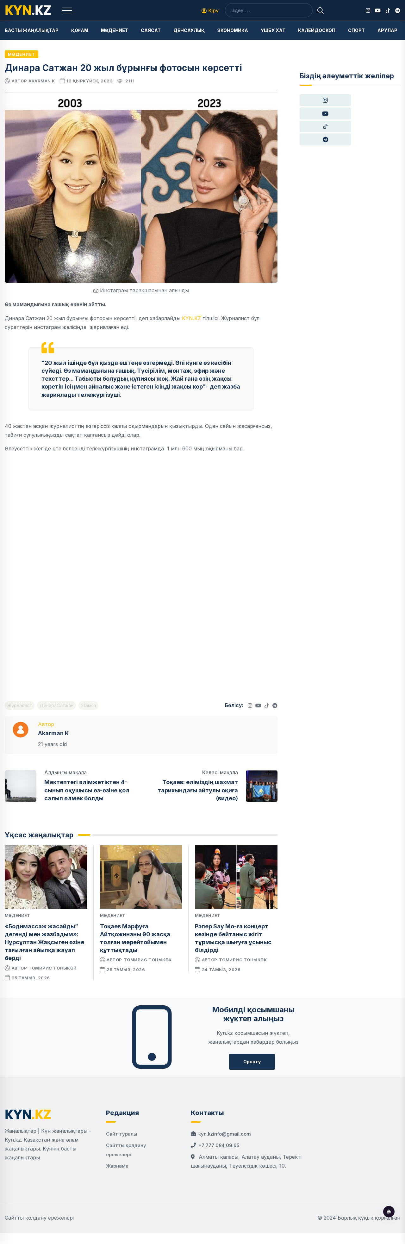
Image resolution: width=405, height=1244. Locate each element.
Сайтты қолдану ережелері (39, 1218)
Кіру (213, 10)
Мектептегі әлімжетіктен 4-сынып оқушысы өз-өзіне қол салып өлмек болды (86, 790)
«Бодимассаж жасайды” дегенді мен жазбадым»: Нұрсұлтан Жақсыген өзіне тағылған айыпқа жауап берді (44, 942)
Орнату (252, 1061)
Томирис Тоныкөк (52, 967)
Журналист (19, 705)
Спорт (356, 30)
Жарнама (117, 1166)
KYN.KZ (191, 318)
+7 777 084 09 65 (218, 1145)
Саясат (151, 30)
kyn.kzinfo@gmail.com (224, 1134)
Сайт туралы (121, 1134)
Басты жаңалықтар (32, 30)
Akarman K (41, 80)
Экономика (232, 30)
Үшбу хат (273, 30)
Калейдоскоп (316, 30)
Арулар (387, 30)
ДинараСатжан (56, 705)
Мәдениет (114, 30)
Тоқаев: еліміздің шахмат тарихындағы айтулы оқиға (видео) (198, 790)
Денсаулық (189, 30)
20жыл (88, 705)
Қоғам (79, 30)
